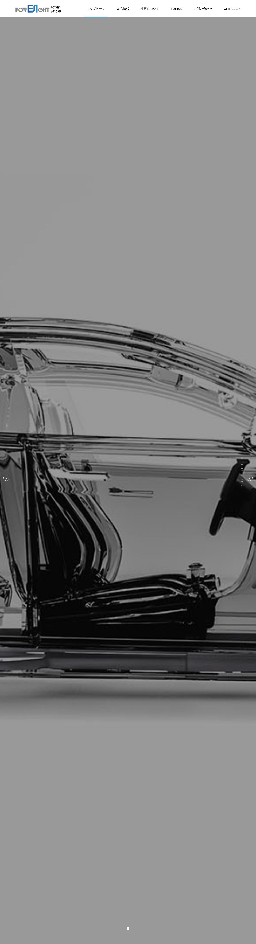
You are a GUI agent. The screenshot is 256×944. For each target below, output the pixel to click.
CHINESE (231, 8)
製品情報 (123, 8)
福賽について (150, 8)
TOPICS (176, 8)
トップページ (96, 8)
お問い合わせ (203, 8)
